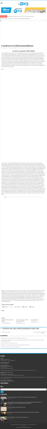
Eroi (11, 328)
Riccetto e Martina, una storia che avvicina (9, 343)
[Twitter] (23, 426)
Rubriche (6, 18)
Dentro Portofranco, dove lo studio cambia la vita (10, 346)
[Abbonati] (23, 10)
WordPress (17, 424)
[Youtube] (25, 426)
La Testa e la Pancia (12, 18)
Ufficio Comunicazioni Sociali (30, 424)
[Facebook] (22, 426)
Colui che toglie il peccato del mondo (38, 332)
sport (37, 328)
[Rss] (21, 426)
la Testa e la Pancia (26, 328)
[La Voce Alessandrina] (23, 3)
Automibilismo (6, 328)
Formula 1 (19, 328)
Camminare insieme (6, 332)
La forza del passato (34, 319)
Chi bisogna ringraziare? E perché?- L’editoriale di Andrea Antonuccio (14, 338)
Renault (33, 328)
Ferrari (14, 328)
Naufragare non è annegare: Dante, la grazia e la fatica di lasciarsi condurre (21, 16)
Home (2, 18)
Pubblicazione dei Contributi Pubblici (7, 381)
